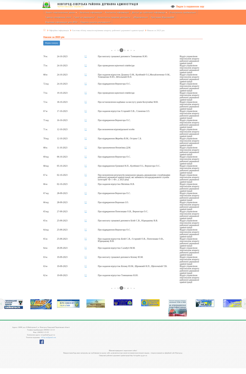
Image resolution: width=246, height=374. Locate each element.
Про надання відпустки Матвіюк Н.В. (116, 184)
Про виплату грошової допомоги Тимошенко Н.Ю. (123, 56)
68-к (45, 148)
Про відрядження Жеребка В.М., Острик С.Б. (120, 138)
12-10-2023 (62, 129)
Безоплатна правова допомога (114, 17)
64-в (45, 248)
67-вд (46, 193)
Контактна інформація (117, 12)
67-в (45, 111)
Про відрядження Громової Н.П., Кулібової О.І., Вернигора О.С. (129, 166)
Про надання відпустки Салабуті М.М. (116, 248)
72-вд (46, 84)
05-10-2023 (62, 166)
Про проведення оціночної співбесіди (116, 65)
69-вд (46, 157)
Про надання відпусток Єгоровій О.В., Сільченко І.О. (124, 111)
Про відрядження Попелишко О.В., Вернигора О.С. (123, 211)
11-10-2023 (62, 148)
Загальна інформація (91, 12)
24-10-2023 (62, 56)
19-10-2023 (62, 93)
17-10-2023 (62, 111)
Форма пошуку (51, 43)
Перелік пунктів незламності (95, 22)
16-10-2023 (62, 120)
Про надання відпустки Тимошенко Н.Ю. (118, 275)
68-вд (46, 166)
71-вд (46, 120)
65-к (45, 220)
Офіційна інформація (59, 30)
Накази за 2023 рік (156, 30)
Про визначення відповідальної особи (116, 129)
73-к (45, 93)
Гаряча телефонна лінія (58, 17)
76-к (45, 56)
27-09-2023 (62, 211)
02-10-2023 (62, 175)
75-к (45, 65)
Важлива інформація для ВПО (61, 22)
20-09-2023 (62, 248)
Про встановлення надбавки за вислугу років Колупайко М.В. (128, 102)
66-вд (46, 202)
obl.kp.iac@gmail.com (48, 337)
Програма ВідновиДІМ (162, 17)
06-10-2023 (62, 157)
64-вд (46, 230)
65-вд (46, 211)
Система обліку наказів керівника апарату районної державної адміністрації (108, 30)
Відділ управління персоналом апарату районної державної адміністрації (189, 59)
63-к (45, 257)
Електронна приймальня (183, 12)
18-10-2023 (62, 102)
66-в (45, 184)
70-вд (46, 138)
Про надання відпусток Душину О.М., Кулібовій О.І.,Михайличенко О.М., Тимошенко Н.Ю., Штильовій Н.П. (134, 76)
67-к (45, 175)
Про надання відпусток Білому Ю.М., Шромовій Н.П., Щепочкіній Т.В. (132, 266)
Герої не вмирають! (84, 17)
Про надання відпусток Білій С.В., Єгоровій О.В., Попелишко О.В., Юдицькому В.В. (131, 240)
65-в (45, 239)
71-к (45, 129)
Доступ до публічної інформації (148, 12)
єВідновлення (140, 17)
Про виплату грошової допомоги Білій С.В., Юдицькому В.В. (128, 220)
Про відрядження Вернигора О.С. (114, 84)
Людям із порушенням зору (190, 6)
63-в (45, 266)
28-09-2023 (62, 193)
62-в (45, 275)
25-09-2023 (62, 220)
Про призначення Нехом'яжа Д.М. (114, 148)
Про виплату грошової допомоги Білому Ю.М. (120, 257)
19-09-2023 (62, 257)
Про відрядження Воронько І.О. (113, 202)
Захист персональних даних (60, 12)
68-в (45, 75)
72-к (45, 102)
